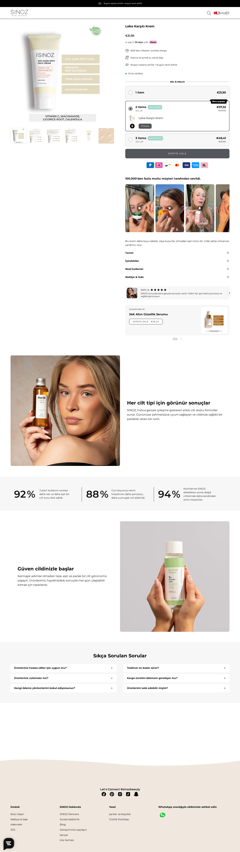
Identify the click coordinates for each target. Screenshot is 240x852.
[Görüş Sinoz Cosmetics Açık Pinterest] (112, 794)
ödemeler (16, 824)
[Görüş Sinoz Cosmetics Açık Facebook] (103, 794)
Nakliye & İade (134, 277)
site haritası (67, 840)
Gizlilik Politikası (119, 819)
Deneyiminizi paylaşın (73, 829)
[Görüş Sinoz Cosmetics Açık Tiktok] (128, 794)
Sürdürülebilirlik (69, 819)
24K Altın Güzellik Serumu (148, 314)
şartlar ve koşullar (120, 814)
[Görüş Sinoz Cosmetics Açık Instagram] (120, 794)
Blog (63, 824)
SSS (13, 829)
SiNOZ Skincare (69, 814)
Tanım (129, 252)
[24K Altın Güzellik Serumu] (214, 320)
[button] (222, 13)
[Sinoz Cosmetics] (19, 13)
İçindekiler (132, 260)
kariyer (64, 834)
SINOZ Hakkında (70, 807)
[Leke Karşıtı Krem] (18, 136)
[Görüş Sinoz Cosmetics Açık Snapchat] (136, 794)
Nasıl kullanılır (134, 269)
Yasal (112, 807)
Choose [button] (145, 126)
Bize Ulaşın (17, 814)
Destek (15, 807)
